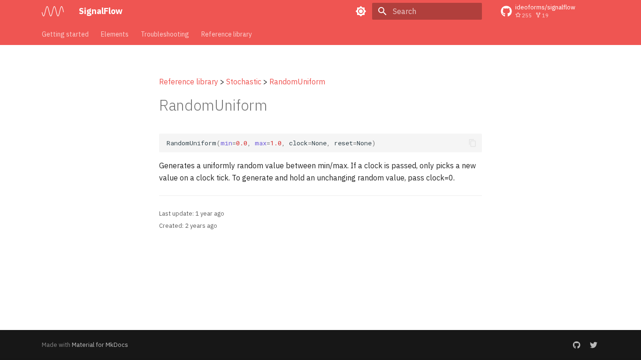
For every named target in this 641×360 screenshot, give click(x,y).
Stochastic (243, 81)
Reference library (226, 34)
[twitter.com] (593, 345)
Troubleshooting (165, 34)
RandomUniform (297, 81)
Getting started (65, 34)
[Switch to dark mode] (360, 11)
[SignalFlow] (53, 11)
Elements (115, 34)
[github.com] (576, 345)
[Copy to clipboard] (472, 143)
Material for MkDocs (100, 345)
